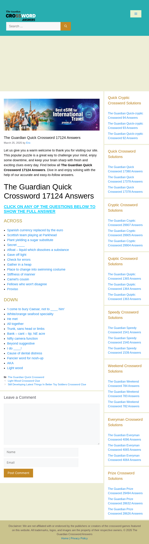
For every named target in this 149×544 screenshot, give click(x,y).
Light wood (15, 368)
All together (15, 324)
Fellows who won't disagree (27, 284)
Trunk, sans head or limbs (26, 329)
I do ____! (14, 348)
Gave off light (16, 255)
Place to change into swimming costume (36, 269)
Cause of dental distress (24, 353)
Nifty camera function (22, 338)
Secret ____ (16, 245)
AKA (10, 363)
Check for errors (19, 259)
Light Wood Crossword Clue (24, 380)
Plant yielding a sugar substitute (30, 240)
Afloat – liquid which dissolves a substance (38, 250)
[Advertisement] (74, 63)
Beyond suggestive (21, 343)
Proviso (12, 289)
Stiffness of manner (21, 274)
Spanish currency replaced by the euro (35, 230)
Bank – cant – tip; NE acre (26, 333)
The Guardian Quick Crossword (26, 377)
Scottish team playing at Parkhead (32, 235)
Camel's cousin (18, 279)
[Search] (66, 26)
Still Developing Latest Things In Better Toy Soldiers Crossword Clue (47, 384)
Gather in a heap (19, 264)
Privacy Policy (79, 538)
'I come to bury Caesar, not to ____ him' (36, 309)
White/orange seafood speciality (30, 314)
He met (12, 319)
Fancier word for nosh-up (25, 358)
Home (65, 538)
